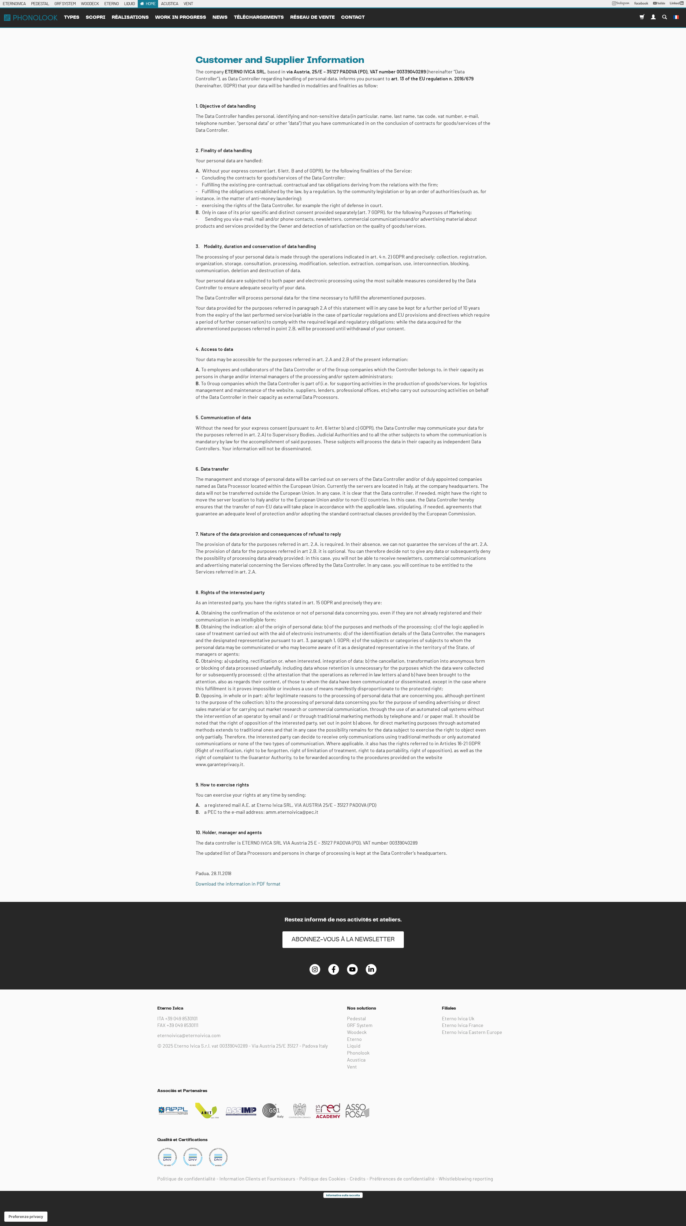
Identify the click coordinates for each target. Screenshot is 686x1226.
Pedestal (356, 1019)
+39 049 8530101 (181, 1019)
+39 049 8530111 (182, 1025)
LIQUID (129, 4)
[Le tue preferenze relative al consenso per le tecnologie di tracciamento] (25, 1217)
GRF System (359, 1025)
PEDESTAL (40, 4)
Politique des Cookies (322, 1179)
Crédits (358, 1179)
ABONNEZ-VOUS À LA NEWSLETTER (343, 939)
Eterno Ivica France (462, 1025)
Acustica (356, 1060)
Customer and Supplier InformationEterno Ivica (31, 18)
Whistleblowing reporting (466, 1179)
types (71, 17)
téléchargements (259, 17)
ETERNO (111, 4)
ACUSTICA (169, 4)
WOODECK (90, 4)
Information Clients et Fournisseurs (257, 1179)
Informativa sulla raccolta (343, 1195)
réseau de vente (312, 17)
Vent (352, 1067)
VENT (188, 4)
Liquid (353, 1046)
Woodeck (357, 1032)
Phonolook (358, 1053)
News (220, 17)
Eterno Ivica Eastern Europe (472, 1032)
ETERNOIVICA (14, 4)
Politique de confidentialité (186, 1179)
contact (353, 17)
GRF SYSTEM (65, 4)
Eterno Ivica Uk (458, 1019)
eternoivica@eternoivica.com (189, 1035)
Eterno (354, 1039)
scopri (95, 17)
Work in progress (180, 17)
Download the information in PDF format (238, 884)
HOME (151, 4)
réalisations (130, 17)
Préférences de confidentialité (402, 1179)
